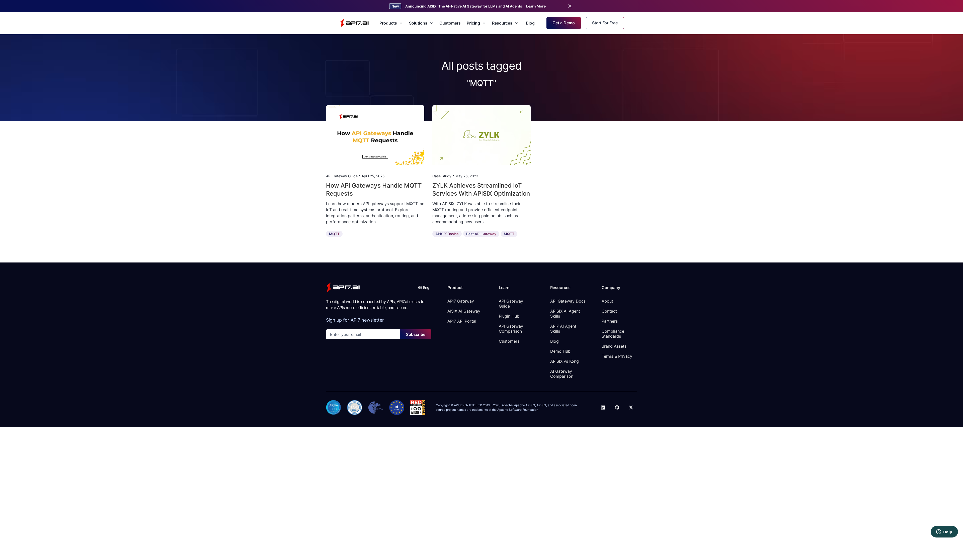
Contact (609, 311)
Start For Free (605, 22)
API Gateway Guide (511, 304)
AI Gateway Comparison (561, 374)
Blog (530, 23)
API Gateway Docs (568, 301)
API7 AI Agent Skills (564, 329)
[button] (423, 287)
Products (388, 23)
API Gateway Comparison (511, 329)
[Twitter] (631, 407)
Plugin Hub (509, 316)
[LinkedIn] (603, 407)
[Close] (570, 6)
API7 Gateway (460, 301)
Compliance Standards (613, 334)
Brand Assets (614, 346)
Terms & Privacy (617, 356)
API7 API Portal (461, 321)
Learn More (536, 6)
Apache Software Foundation (517, 410)
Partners (610, 321)
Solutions (418, 23)
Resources (502, 23)
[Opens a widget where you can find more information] (944, 532)
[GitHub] (617, 407)
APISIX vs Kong (564, 361)
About (607, 301)
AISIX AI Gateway (463, 311)
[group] (375, 135)
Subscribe (415, 334)
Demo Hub (560, 351)
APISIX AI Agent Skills (565, 314)
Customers (450, 23)
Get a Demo (563, 22)
